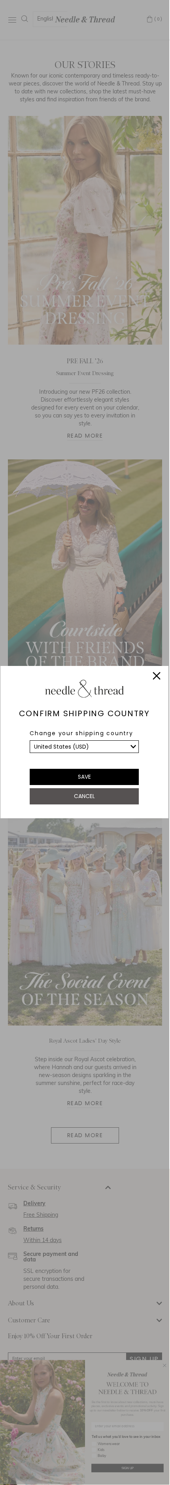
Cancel (84, 796)
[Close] (156, 677)
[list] (84, 746)
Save (84, 777)
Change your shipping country (81, 733)
